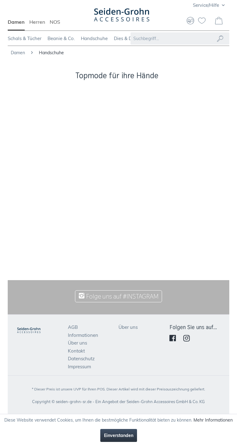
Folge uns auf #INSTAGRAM (122, 296)
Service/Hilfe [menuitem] (206, 5)
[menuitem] (18, 25)
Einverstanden (118, 435)
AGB (73, 327)
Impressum (79, 366)
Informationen (83, 335)
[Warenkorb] (219, 21)
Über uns (77, 343)
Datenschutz (81, 358)
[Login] (190, 21)
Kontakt (76, 351)
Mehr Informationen (213, 420)
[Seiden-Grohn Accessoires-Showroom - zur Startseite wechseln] (122, 18)
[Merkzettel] (204, 21)
